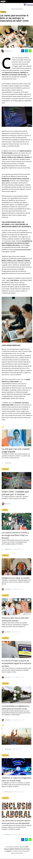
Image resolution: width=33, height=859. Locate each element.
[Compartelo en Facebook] (22, 50)
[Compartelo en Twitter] (26, 50)
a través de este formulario (22, 249)
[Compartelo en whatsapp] (30, 50)
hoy (4, 2)
